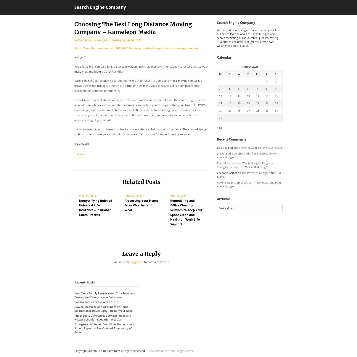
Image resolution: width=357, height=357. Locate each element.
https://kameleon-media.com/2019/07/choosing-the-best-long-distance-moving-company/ (137, 48)
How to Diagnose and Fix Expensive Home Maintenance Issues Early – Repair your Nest (103, 309)
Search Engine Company (100, 7)
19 (239, 103)
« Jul (219, 127)
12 (239, 96)
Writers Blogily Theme (179, 351)
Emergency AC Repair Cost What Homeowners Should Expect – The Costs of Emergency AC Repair (104, 328)
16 (276, 96)
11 (229, 96)
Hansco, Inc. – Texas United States (96, 302)
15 (267, 96)
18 (229, 103)
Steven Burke (225, 153)
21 (257, 103)
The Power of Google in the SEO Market (258, 147)
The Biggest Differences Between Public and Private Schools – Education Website (102, 317)
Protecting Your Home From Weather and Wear (141, 205)
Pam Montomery (227, 163)
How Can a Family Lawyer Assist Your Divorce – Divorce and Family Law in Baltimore (104, 295)
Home (80, 154)
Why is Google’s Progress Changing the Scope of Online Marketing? (245, 165)
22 (267, 103)
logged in (137, 262)
